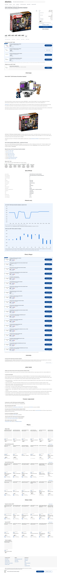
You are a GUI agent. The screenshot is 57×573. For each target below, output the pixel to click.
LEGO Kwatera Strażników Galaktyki (13, 418)
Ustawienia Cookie (27, 565)
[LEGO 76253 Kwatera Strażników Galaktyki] (24, 166)
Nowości (10, 4)
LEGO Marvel (13, 6)
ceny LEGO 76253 (10, 150)
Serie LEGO (16, 560)
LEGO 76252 (22, 39)
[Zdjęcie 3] (12, 36)
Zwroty (26, 564)
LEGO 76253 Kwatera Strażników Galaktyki (13, 571)
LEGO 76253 (15, 414)
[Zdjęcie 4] (16, 36)
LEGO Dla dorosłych (23, 4)
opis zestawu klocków (11, 153)
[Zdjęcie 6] (22, 36)
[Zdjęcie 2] (9, 36)
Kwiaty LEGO (29, 4)
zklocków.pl (6, 6)
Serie (14, 4)
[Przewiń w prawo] (52, 435)
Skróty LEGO (17, 561)
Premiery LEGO (7, 564)
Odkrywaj (17, 4)
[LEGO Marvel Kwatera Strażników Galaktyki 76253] (11, 166)
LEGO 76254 (27, 39)
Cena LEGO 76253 (38, 410)
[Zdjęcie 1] (6, 36)
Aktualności (26, 560)
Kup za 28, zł (40, 571)
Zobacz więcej (50, 462)
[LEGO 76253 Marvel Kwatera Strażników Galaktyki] (6, 166)
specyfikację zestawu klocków (13, 157)
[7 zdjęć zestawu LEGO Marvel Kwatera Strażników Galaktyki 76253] (26, 36)
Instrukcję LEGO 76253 (8, 421)
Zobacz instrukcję (48, 362)
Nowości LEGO (7, 560)
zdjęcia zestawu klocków (11, 154)
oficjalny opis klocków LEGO (12, 158)
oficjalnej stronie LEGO (18, 421)
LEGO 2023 (18, 39)
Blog (25, 561)
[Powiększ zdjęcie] (20, 21)
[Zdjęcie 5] (19, 36)
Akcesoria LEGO (34, 4)
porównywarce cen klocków (35, 138)
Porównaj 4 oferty (45, 24)
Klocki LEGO (6, 4)
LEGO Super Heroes (7, 39)
